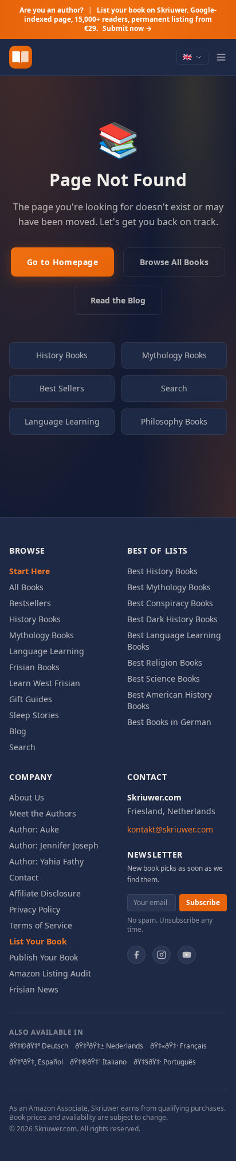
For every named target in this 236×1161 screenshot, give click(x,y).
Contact (23, 877)
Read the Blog (118, 300)
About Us (26, 797)
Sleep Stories (34, 715)
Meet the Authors (42, 813)
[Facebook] (136, 955)
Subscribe (203, 902)
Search (174, 388)
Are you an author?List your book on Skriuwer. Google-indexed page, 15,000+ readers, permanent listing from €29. (118, 19)
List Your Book (38, 941)
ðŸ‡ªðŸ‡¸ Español (36, 1062)
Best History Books (162, 571)
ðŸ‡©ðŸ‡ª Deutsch (38, 1046)
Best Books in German (169, 721)
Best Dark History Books (172, 619)
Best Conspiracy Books (170, 603)
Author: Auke (34, 829)
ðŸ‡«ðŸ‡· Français (178, 1046)
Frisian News (33, 989)
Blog (17, 731)
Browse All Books (174, 262)
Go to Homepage (62, 262)
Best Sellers (62, 388)
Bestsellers (30, 603)
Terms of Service (40, 925)
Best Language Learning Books (174, 641)
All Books (26, 587)
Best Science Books (163, 678)
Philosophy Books (174, 421)
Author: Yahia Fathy (46, 861)
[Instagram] (161, 955)
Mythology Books (174, 355)
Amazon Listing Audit (50, 973)
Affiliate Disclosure (45, 893)
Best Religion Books (164, 662)
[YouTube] (187, 955)
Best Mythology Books (169, 587)
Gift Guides (30, 699)
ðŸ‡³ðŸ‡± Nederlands (109, 1046)
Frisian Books (34, 667)
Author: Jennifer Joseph (54, 845)
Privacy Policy (34, 909)
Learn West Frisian (44, 683)
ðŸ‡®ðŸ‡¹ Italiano (98, 1062)
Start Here (29, 571)
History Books (62, 355)
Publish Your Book (43, 957)
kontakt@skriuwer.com (170, 829)
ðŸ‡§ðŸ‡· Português (164, 1062)
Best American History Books (169, 700)
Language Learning (62, 421)
